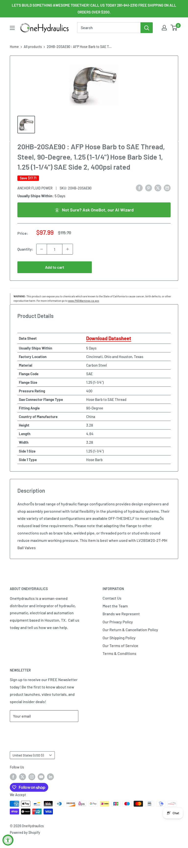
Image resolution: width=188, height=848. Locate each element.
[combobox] (109, 27)
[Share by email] (167, 187)
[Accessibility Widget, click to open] (7, 840)
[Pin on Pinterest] (148, 187)
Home (14, 47)
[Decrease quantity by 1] (41, 249)
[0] (174, 28)
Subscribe (26, 730)
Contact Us (112, 598)
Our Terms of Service (120, 645)
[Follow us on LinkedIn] (50, 776)
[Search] (147, 27)
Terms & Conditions (119, 653)
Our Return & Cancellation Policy (130, 629)
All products (33, 47)
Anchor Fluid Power (35, 188)
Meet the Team (115, 606)
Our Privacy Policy (118, 621)
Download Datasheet (108, 338)
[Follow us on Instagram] (31, 776)
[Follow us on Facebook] (13, 776)
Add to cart (54, 267)
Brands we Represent (121, 613)
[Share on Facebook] (139, 187)
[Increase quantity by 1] (67, 249)
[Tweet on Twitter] (157, 187)
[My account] (164, 27)
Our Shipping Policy (119, 637)
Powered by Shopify (25, 832)
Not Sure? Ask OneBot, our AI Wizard (98, 209)
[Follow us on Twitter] (22, 776)
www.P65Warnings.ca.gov (83, 300)
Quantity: (25, 249)
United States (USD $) (28, 755)
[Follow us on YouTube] (41, 776)
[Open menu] (12, 28)
